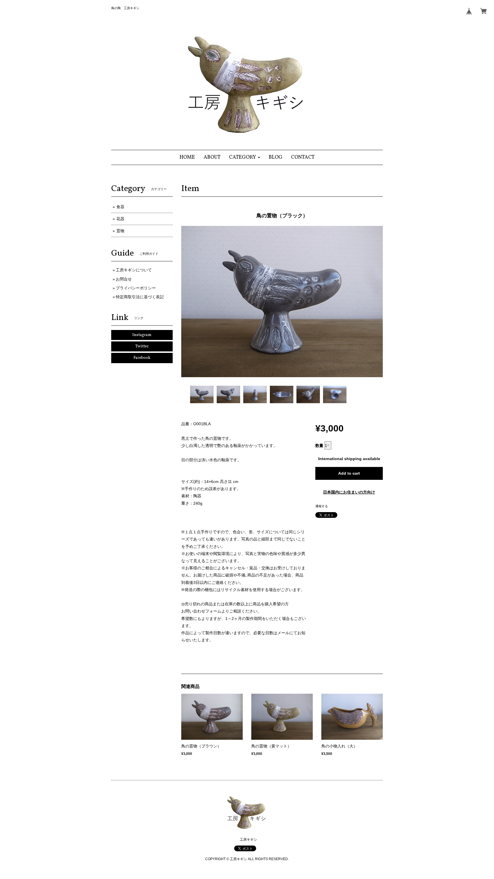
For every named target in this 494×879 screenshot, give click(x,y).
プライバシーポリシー (136, 288)
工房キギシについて (134, 270)
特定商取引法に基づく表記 (140, 297)
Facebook (142, 358)
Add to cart (349, 473)
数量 (319, 445)
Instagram (142, 335)
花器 (120, 218)
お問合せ (124, 279)
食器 (120, 206)
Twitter (142, 346)
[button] (244, 157)
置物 (120, 230)
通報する (321, 506)
